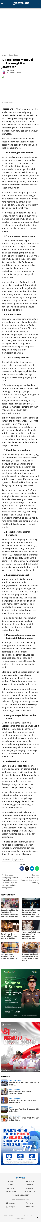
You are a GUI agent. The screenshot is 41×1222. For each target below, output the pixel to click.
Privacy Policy (10, 1188)
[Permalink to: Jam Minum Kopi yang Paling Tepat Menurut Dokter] (10, 926)
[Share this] (21, 868)
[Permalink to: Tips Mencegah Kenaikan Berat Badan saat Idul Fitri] (10, 947)
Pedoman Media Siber (20, 1195)
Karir (10, 1185)
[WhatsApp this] (37, 868)
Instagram (12, 1207)
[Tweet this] (27, 868)
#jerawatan (18, 859)
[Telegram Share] (32, 868)
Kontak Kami (30, 1192)
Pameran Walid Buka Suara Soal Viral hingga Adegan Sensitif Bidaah (31, 935)
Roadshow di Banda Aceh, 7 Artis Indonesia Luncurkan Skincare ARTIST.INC (10, 913)
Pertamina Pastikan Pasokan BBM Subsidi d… (24, 1110)
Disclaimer (30, 1188)
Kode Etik (30, 1182)
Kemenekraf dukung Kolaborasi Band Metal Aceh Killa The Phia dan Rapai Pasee (31, 913)
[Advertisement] (20, 29)
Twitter (31, 1203)
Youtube (31, 1207)
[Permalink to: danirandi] (4, 71)
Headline (17, 1081)
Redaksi (30, 1185)
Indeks (10, 1182)
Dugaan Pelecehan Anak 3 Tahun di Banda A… (24, 1119)
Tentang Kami (10, 1192)
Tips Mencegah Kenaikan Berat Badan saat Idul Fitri (9, 956)
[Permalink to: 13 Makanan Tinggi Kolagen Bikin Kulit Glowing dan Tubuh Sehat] (31, 947)
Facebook (12, 1203)
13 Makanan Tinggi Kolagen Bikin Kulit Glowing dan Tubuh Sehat (30, 957)
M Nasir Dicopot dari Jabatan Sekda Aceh (22, 1101)
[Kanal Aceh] (20, 3)
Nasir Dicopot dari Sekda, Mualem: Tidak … (20, 1093)
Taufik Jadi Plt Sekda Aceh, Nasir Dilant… (24, 1084)
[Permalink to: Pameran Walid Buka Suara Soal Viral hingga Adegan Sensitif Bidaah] (31, 925)
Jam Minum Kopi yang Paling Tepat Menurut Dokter (9, 936)
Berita (11, 1081)
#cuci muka (7, 859)
